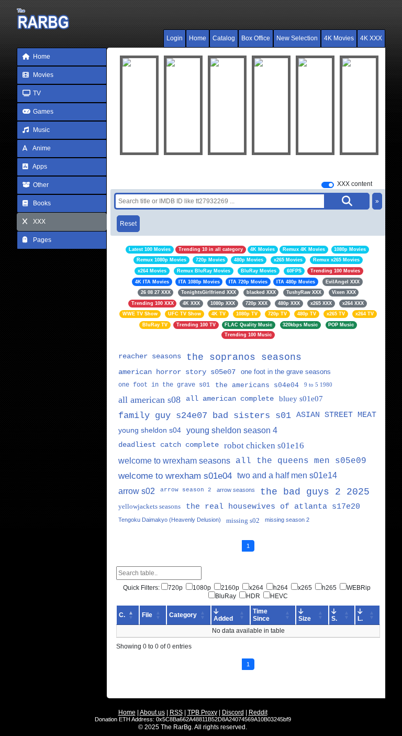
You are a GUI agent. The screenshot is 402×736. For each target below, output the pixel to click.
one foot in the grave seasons (286, 372)
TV (36, 93)
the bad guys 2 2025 (315, 492)
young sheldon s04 (149, 430)
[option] (183, 105)
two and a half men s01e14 (287, 475)
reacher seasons (149, 356)
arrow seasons (236, 490)
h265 (329, 587)
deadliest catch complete (168, 445)
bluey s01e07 (301, 398)
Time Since (261, 615)
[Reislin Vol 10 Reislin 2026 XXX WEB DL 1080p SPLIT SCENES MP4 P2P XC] (315, 105)
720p (175, 587)
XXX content (354, 184)
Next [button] (363, 105)
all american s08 (149, 399)
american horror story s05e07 (177, 372)
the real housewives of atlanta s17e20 (273, 506)
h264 (280, 587)
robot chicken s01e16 (264, 446)
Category (183, 615)
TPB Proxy (202, 712)
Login (174, 38)
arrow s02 (136, 491)
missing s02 (243, 520)
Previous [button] (133, 105)
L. (360, 618)
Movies (42, 75)
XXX (38, 221)
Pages (41, 240)
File (147, 615)
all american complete (230, 398)
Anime (41, 148)
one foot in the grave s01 (164, 385)
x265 (305, 587)
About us (152, 712)
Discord (233, 712)
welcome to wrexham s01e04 (175, 476)
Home (197, 38)
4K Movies (339, 38)
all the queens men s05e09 (301, 461)
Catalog (224, 38)
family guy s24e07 (162, 416)
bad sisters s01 (252, 416)
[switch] (327, 185)
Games (42, 111)
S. (334, 618)
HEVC (279, 596)
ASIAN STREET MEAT (336, 415)
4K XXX (371, 38)
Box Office (255, 38)
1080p (202, 587)
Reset (128, 223)
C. (122, 615)
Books (41, 203)
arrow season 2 (185, 490)
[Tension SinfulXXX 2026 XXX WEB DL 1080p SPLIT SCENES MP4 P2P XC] (271, 105)
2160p (230, 587)
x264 (256, 587)
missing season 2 (287, 520)
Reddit (258, 712)
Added (223, 618)
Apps (39, 166)
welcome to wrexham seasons (174, 460)
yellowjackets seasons (149, 506)
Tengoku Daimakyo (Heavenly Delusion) (169, 520)
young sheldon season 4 (231, 430)
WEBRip (359, 587)
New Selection (297, 38)
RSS (176, 712)
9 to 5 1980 (318, 384)
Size (304, 618)
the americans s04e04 (257, 385)
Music (40, 130)
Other (40, 185)
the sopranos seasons (244, 357)
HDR (253, 596)
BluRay (225, 596)
